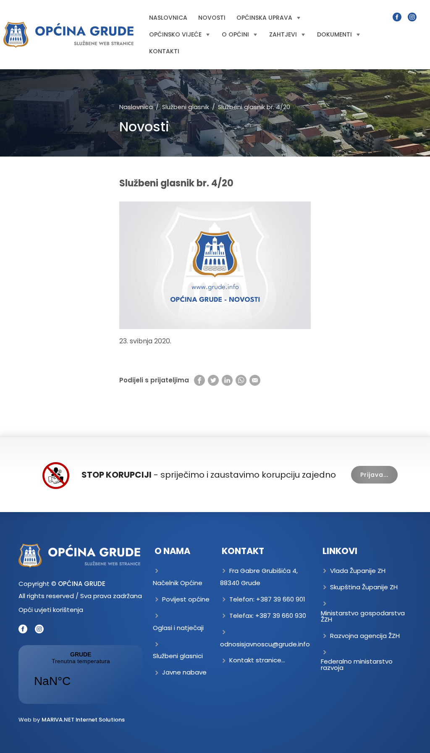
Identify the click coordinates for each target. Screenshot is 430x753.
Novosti (211, 17)
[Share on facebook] (199, 380)
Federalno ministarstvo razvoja (357, 664)
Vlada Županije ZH (357, 570)
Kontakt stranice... (257, 660)
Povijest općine (186, 599)
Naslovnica (168, 17)
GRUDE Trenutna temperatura (81, 674)
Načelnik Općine (177, 583)
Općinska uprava (264, 17)
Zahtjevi (283, 34)
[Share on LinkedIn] (227, 380)
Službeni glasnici (178, 656)
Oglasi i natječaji (178, 628)
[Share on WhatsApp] (241, 380)
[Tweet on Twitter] (213, 380)
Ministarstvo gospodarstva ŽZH (363, 616)
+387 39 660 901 (280, 599)
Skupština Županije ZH (364, 587)
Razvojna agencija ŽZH (365, 636)
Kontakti (164, 51)
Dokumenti (334, 34)
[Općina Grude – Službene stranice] (68, 34)
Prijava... (374, 475)
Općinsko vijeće (175, 34)
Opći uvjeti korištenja (50, 609)
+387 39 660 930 (280, 615)
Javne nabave (184, 672)
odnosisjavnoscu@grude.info (265, 644)
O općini (235, 34)
